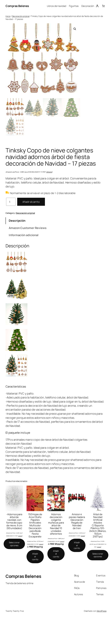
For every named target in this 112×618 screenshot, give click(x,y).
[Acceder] (97, 6)
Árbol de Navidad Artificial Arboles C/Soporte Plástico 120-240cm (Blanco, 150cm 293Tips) (97, 525)
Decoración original (20, 16)
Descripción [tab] (17, 221)
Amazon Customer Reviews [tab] (28, 228)
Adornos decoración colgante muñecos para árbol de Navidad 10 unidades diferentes (56, 524)
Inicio (8, 16)
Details (49, 172)
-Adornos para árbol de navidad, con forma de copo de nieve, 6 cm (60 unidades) (14, 521)
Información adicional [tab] (23, 235)
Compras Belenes (17, 6)
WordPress (101, 611)
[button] (74, 29)
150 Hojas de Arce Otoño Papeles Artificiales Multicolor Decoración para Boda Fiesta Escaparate (35, 525)
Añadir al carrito (31, 201)
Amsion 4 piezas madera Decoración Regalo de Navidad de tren (77, 521)
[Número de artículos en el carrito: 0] (103, 6)
